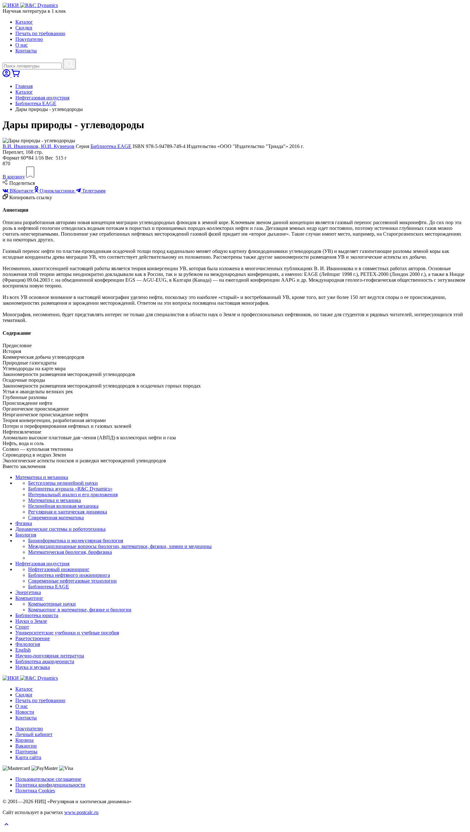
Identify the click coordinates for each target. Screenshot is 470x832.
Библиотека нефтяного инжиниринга (69, 575)
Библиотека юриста (36, 615)
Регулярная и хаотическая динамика (67, 511)
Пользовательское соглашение (48, 779)
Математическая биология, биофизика (70, 552)
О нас (21, 45)
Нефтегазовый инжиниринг (59, 569)
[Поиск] (69, 64)
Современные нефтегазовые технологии (72, 581)
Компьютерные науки (52, 604)
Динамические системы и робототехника (60, 529)
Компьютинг (29, 598)
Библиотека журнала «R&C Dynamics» (70, 488)
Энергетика (28, 592)
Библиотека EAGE (35, 103)
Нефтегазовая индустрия (42, 97)
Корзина (24, 740)
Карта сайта (28, 757)
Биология (25, 535)
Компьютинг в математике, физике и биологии (79, 609)
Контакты (26, 50)
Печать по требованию (40, 33)
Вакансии (26, 746)
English (23, 650)
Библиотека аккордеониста (44, 661)
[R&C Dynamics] (39, 5)
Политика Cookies (35, 790)
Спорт (22, 627)
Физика (23, 523)
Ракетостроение (32, 638)
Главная (24, 86)
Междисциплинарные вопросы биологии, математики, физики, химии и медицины (120, 546)
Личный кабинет (33, 734)
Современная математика (56, 517)
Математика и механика (41, 477)
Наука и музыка (32, 667)
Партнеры (26, 751)
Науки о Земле (31, 621)
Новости (24, 712)
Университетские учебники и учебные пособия (67, 632)
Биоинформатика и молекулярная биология (75, 540)
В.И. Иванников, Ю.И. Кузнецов (38, 146)
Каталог (24, 22)
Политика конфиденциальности (50, 785)
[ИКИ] (11, 5)
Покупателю (29, 39)
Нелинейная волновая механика (63, 506)
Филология (27, 644)
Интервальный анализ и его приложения (73, 494)
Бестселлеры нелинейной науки (63, 483)
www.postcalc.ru (81, 812)
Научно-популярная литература (49, 655)
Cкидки (23, 27)
